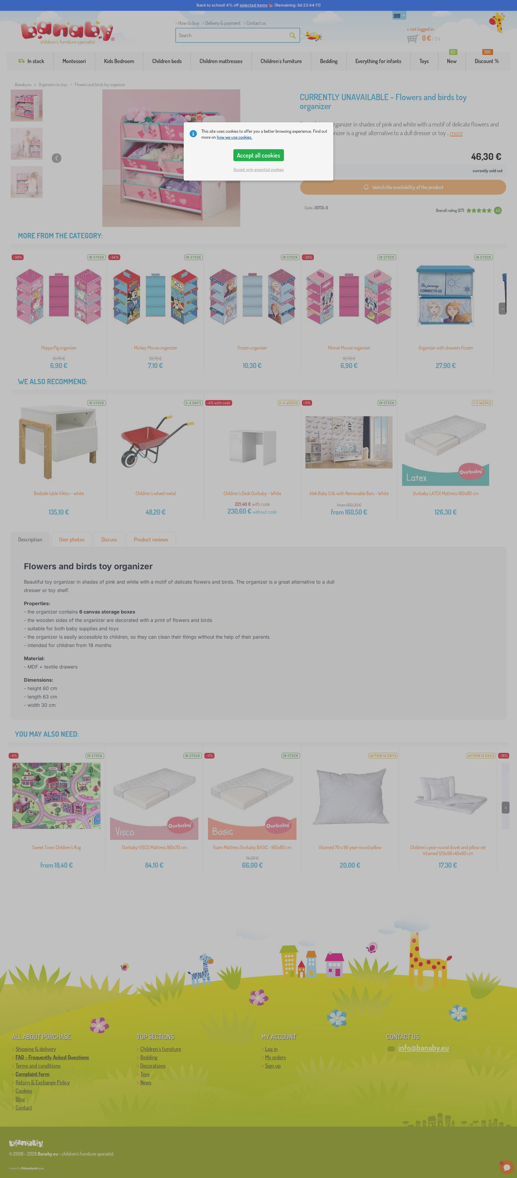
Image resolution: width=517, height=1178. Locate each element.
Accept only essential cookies (258, 169)
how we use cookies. (234, 137)
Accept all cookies (258, 155)
